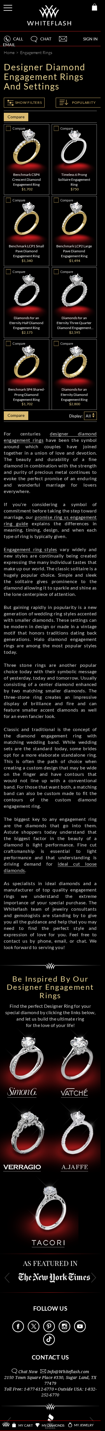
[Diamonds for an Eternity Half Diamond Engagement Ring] (26, 290)
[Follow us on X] (33, 1330)
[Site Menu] (8, 7)
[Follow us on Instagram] (64, 1330)
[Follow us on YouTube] (80, 1330)
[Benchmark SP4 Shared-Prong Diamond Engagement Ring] (26, 362)
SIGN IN (90, 38)
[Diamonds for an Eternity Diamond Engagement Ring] (74, 362)
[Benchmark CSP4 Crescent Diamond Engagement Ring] (26, 146)
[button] (40, 41)
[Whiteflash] (49, 15)
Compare (16, 116)
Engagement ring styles (30, 549)
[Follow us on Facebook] (18, 1330)
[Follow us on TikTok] (49, 1343)
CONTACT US (50, 1357)
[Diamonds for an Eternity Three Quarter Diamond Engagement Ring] (74, 290)
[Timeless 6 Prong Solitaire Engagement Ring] (74, 146)
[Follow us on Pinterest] (49, 1330)
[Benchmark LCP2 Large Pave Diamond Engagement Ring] (74, 218)
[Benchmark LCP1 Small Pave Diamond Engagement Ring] (26, 218)
